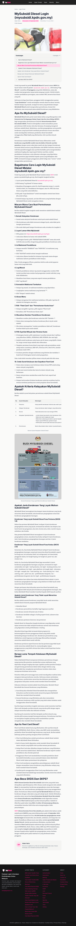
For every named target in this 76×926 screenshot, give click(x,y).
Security (51, 2)
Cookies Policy (64, 882)
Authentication (46, 873)
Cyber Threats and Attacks (49, 879)
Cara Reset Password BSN (32, 916)
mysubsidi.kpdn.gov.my (41, 87)
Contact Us (63, 877)
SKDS (52, 175)
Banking (45, 877)
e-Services (45, 884)
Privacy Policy (63, 884)
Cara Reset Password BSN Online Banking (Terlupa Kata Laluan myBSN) (32, 889)
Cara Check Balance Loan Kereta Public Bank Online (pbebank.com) (32, 902)
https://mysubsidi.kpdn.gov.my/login (38, 234)
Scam (45, 2)
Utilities (45, 907)
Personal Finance (47, 893)
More (58, 2)
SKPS (16, 811)
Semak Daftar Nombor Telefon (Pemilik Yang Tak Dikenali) (31, 896)
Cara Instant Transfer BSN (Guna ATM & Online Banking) (32, 882)
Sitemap (62, 886)
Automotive (46, 875)
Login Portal (22, 9)
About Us (62, 875)
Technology (46, 902)
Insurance (45, 886)
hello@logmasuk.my (7, 890)
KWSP (44, 888)
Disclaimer (63, 879)
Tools (44, 904)
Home (30, 2)
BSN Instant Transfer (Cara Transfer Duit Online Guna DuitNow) (32, 875)
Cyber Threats (38, 2)
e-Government (46, 882)
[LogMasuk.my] (7, 2)
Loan (44, 891)
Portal (44, 895)
